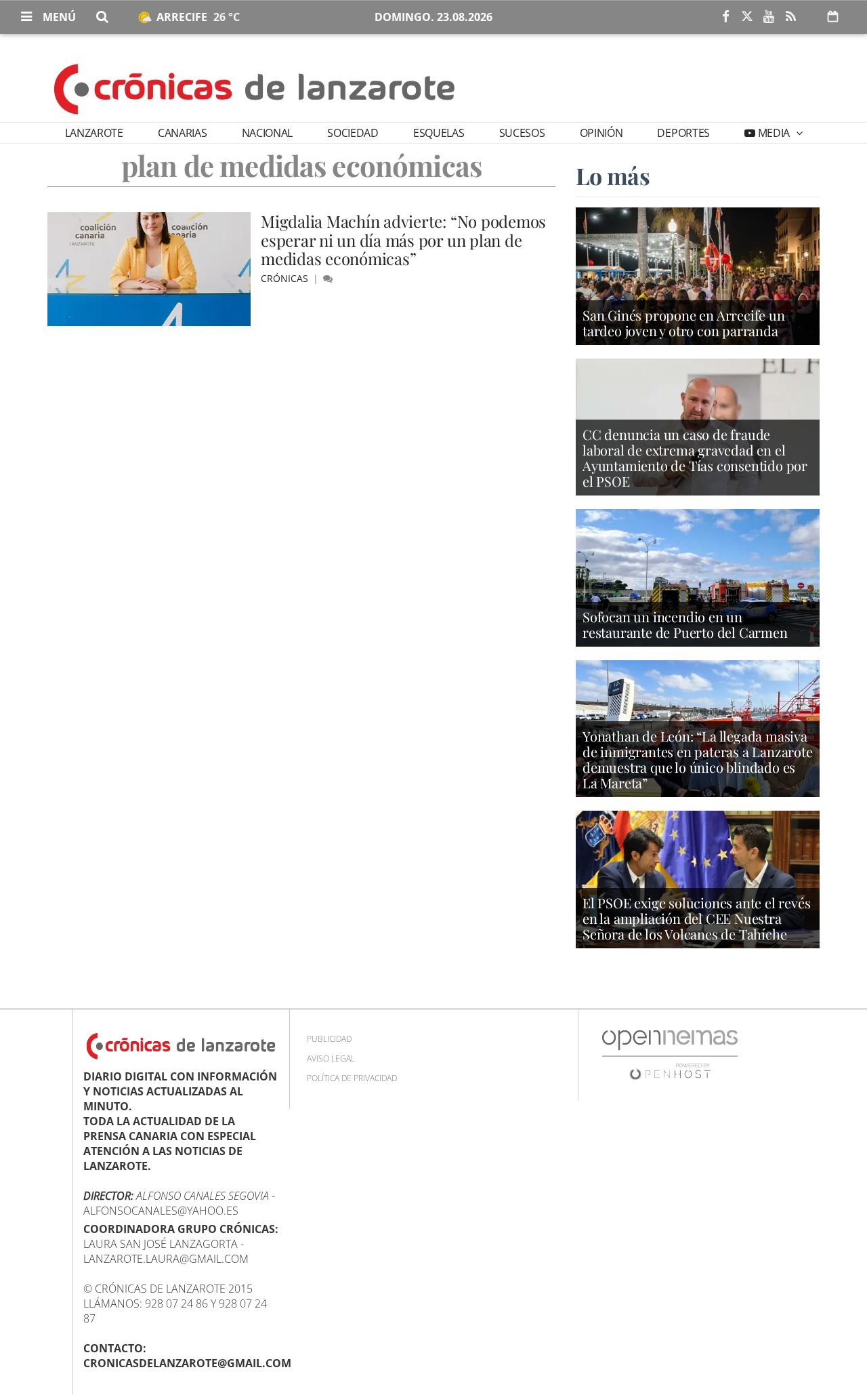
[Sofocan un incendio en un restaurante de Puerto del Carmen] (698, 576)
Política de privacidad (352, 1078)
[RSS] (790, 17)
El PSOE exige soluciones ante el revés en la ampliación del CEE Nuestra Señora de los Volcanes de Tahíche (696, 918)
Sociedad (352, 132)
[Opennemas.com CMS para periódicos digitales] (670, 1053)
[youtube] (769, 17)
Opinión (601, 132)
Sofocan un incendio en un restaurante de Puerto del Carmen (685, 624)
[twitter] (747, 17)
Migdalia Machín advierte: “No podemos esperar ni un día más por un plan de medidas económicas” (403, 239)
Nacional (267, 132)
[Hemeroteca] (833, 16)
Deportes (683, 132)
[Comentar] (328, 278)
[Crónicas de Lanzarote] (255, 88)
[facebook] (725, 17)
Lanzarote (94, 132)
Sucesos (522, 132)
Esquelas (438, 132)
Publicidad (329, 1039)
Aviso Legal (331, 1058)
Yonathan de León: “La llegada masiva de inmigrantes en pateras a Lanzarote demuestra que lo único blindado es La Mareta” (698, 759)
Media (773, 132)
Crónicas (286, 278)
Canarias (182, 132)
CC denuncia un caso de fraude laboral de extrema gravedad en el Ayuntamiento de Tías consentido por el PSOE (695, 457)
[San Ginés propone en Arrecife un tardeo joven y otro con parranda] (698, 275)
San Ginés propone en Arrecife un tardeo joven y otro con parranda (684, 323)
